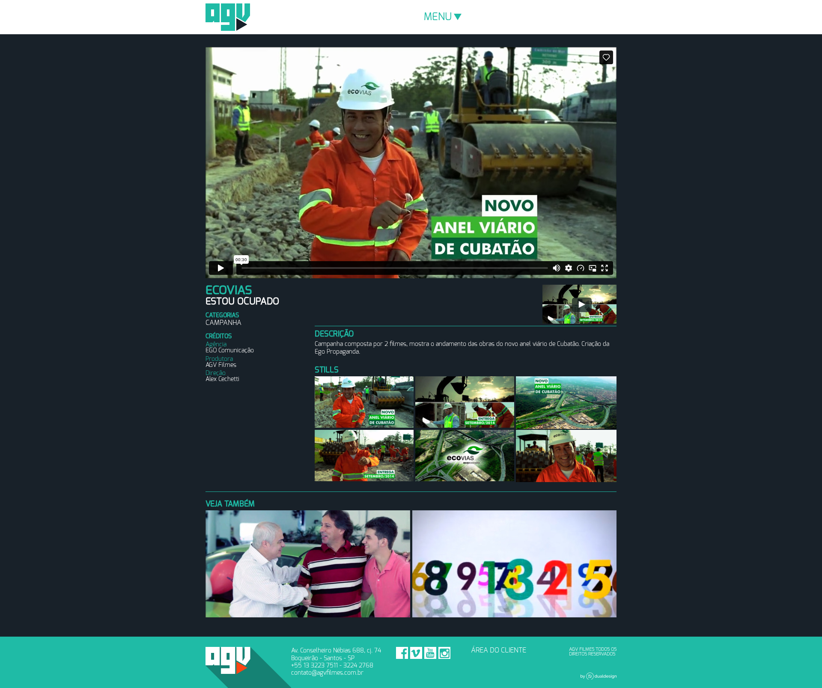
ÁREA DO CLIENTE (498, 650)
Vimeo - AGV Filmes (416, 653)
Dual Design (598, 676)
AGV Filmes (228, 17)
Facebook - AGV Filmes (402, 653)
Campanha (223, 322)
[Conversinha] (579, 304)
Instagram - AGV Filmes (444, 653)
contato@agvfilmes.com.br (327, 673)
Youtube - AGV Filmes (430, 653)
